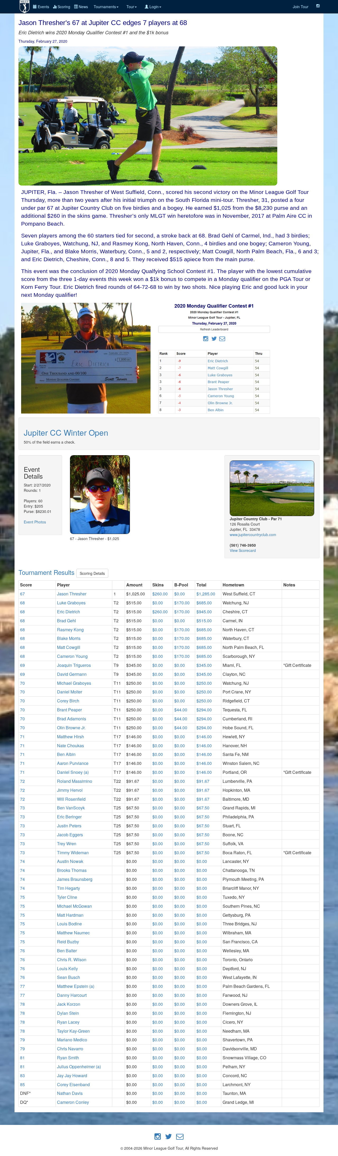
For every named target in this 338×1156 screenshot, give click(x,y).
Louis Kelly (67, 968)
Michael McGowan (74, 906)
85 (22, 1084)
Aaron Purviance (72, 763)
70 (22, 683)
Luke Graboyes (71, 603)
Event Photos (35, 521)
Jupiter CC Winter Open (66, 432)
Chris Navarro (70, 1049)
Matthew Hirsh (70, 737)
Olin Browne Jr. (71, 728)
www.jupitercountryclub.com (253, 534)
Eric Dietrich (68, 612)
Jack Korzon (68, 1004)
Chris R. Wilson (71, 959)
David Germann (72, 674)
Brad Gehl (66, 621)
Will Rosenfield (71, 799)
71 (22, 737)
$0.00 (179, 594)
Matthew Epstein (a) (75, 986)
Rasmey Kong (70, 629)
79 (22, 1040)
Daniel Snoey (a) (73, 772)
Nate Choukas (70, 745)
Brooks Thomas (72, 870)
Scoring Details (92, 573)
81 (22, 1058)
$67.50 (202, 808)
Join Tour (300, 6)
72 (22, 781)
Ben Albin (66, 754)
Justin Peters (69, 826)
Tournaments (105, 6)
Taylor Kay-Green (73, 1031)
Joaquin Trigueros (74, 665)
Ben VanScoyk (71, 808)
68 (22, 603)
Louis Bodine (69, 924)
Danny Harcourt (72, 995)
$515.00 (204, 621)
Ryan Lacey (68, 1022)
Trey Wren (66, 844)
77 (22, 986)
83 (22, 1075)
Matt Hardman (70, 915)
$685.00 (204, 603)
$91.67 (202, 781)
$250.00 (204, 683)
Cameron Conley (73, 1102)
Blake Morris (69, 638)
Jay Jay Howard (72, 1075)
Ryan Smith (68, 1058)
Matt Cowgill (68, 647)
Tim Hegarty (68, 888)
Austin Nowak (70, 861)
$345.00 (204, 665)
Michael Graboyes (74, 683)
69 (22, 665)
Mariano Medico (72, 1040)
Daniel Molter (69, 692)
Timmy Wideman (73, 852)
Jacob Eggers (70, 835)
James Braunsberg (74, 879)
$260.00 (160, 594)
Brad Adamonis (71, 719)
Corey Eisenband (73, 1084)
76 (22, 951)
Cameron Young (72, 656)
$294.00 (204, 710)
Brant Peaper (69, 710)
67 (22, 594)
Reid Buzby (68, 942)
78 (22, 1004)
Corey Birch (68, 701)
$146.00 (204, 737)
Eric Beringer (69, 817)
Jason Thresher (71, 594)
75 (22, 897)
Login (153, 6)
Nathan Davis (70, 1093)
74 (22, 861)
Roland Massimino (74, 781)
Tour (130, 6)
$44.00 (180, 710)
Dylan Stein (68, 1013)
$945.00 (204, 612)
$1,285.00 (205, 594)
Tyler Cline (67, 897)
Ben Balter (67, 951)
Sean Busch (68, 977)
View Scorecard (243, 550)
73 (22, 808)
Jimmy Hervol (70, 790)
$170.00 (182, 603)
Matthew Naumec (73, 933)
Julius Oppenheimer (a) (79, 1066)
